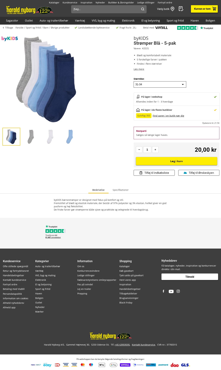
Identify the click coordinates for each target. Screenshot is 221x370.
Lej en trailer (84, 288)
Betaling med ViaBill (14, 288)
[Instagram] (178, 291)
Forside (19, 27)
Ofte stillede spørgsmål (15, 266)
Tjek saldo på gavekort (131, 275)
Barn (46, 27)
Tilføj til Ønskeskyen (201, 173)
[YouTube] (171, 291)
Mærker (39, 311)
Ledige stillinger (146, 2)
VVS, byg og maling (103, 20)
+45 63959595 (122, 344)
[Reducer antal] (139, 149)
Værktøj (80, 20)
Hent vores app (127, 279)
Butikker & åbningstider (121, 2)
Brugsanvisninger (128, 298)
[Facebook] (163, 291)
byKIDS (141, 38)
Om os (80, 266)
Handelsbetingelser (13, 275)
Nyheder (100, 2)
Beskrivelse (98, 189)
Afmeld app (9, 307)
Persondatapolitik (12, 293)
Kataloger (54, 2)
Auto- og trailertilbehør (54, 20)
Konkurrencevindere (88, 270)
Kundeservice (70, 2)
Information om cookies (15, 298)
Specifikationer (121, 189)
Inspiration (86, 2)
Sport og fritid (175, 20)
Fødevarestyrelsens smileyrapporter (96, 279)
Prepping (82, 293)
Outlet (29, 20)
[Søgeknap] (143, 9)
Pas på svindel (85, 284)
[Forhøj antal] (155, 149)
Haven (195, 20)
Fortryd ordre (165, 2)
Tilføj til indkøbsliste (156, 173)
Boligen (210, 20)
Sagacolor (12, 20)
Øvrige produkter (60, 27)
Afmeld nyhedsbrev (13, 302)
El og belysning (150, 20)
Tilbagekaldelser (128, 293)
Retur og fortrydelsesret (16, 270)
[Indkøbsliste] (181, 9)
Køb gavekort (126, 270)
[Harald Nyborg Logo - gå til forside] (29, 9)
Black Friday (125, 302)
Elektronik (128, 20)
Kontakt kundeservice (14, 279)
